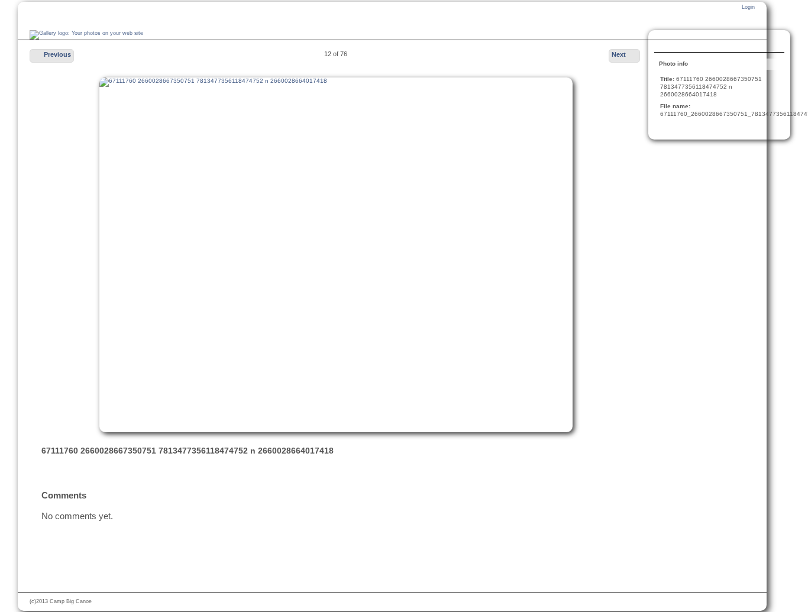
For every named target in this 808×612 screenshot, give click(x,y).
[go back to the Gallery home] (86, 35)
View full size (666, 42)
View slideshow (714, 42)
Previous (57, 54)
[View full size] (336, 254)
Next (619, 54)
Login (748, 7)
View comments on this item (690, 42)
